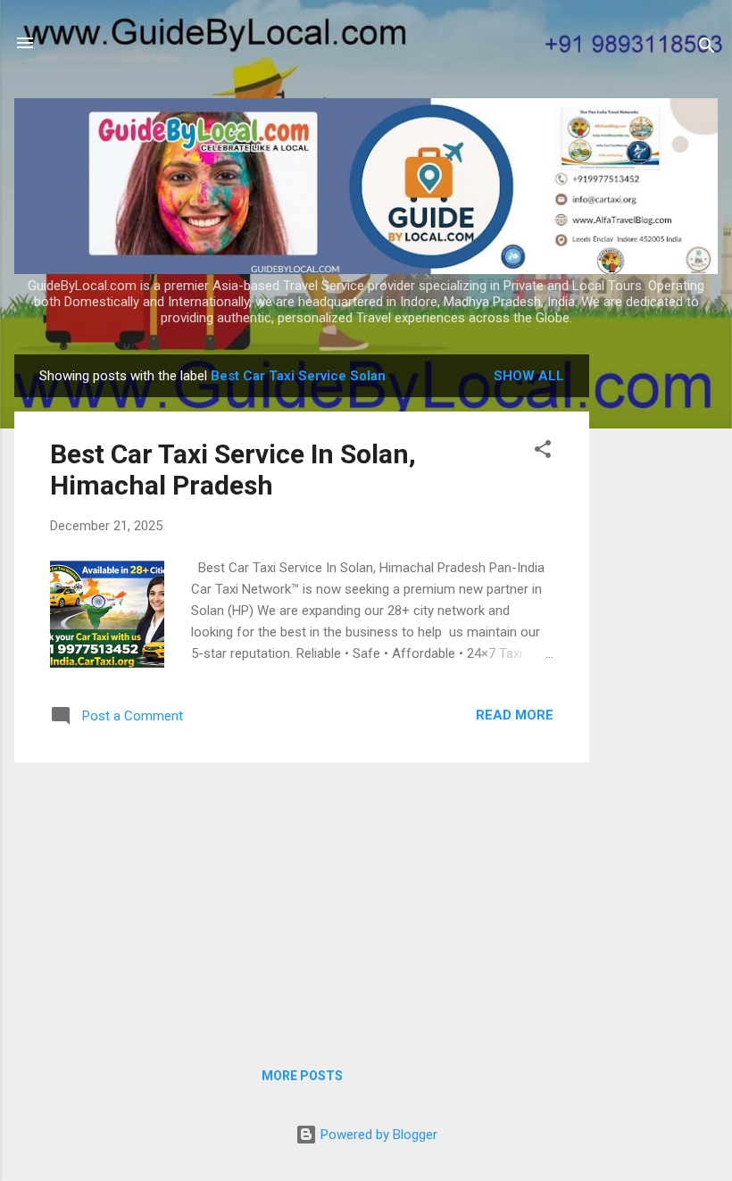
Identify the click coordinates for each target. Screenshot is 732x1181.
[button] (542, 452)
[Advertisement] (660, 622)
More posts (302, 1076)
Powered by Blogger (377, 1135)
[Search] (707, 48)
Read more (514, 715)
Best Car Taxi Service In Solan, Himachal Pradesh (233, 469)
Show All (529, 376)
